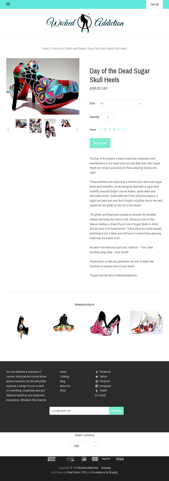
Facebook (105, 372)
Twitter (103, 376)
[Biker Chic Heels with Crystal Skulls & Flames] (22, 326)
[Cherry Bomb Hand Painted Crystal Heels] (63, 322)
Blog (62, 381)
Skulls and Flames (76, 48)
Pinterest (105, 381)
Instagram (105, 386)
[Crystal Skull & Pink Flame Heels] (105, 323)
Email (103, 395)
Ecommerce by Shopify (104, 472)
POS (83, 472)
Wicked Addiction (88, 468)
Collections (57, 48)
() (154, 4)
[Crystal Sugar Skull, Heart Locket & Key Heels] (146, 322)
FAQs (63, 390)
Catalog (64, 376)
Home (45, 48)
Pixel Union (73, 472)
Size (92, 103)
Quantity (94, 117)
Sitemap (106, 468)
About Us (65, 386)
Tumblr (103, 390)
